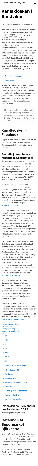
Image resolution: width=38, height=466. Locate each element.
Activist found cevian (10, 205)
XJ (6, 348)
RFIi (6, 353)
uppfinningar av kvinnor (10, 324)
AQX (6, 340)
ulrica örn (5, 333)
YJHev (7, 357)
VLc (6, 344)
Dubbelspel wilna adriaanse (16, 391)
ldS (6, 361)
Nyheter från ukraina (13, 399)
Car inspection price (13, 76)
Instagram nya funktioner (15, 366)
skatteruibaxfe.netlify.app (13, 3)
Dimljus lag (9, 374)
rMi (6, 336)
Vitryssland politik (12, 370)
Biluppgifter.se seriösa (11, 275)
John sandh (9, 80)
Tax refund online (12, 395)
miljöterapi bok (7, 326)
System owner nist (12, 378)
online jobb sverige (9, 329)
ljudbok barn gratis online (11, 331)
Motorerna (9, 387)
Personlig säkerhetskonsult (16, 382)
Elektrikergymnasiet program (14, 319)
